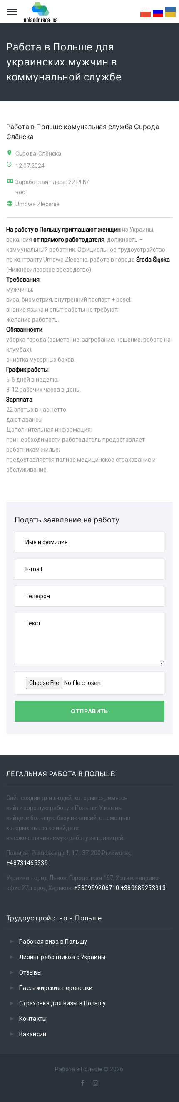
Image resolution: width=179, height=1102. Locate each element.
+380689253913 (143, 888)
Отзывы (30, 972)
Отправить (89, 711)
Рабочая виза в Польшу (53, 941)
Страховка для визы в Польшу (62, 1003)
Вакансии (33, 1034)
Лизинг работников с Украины (62, 957)
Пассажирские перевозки (56, 988)
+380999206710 (96, 888)
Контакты (33, 1018)
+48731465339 (27, 863)
